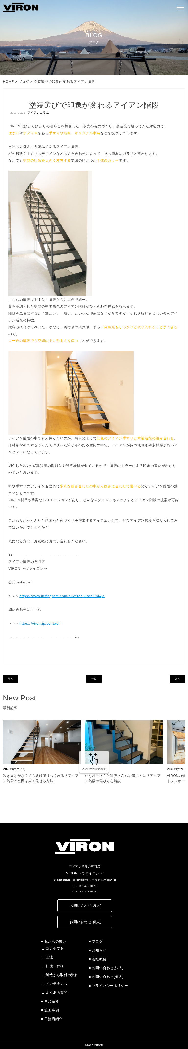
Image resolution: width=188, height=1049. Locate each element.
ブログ (97, 941)
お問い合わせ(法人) (86, 905)
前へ (10, 678)
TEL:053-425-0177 (84, 886)
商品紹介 (51, 1001)
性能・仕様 (55, 966)
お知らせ (99, 950)
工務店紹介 (53, 1019)
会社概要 (99, 959)
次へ (177, 678)
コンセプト (55, 948)
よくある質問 (57, 992)
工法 (49, 957)
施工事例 (51, 1010)
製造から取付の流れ (62, 975)
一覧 (94, 678)
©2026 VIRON (94, 1045)
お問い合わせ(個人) (86, 922)
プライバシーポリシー (110, 986)
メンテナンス (57, 984)
